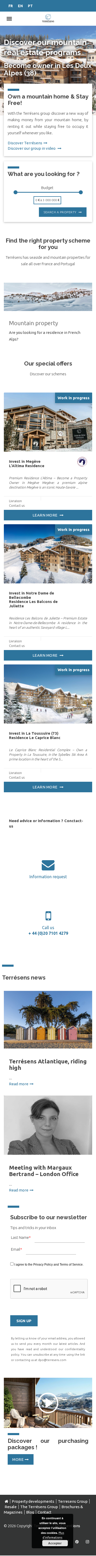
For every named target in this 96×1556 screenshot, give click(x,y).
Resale (11, 1507)
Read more (18, 1084)
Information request (48, 876)
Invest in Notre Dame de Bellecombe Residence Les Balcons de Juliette (33, 599)
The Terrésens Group (39, 1507)
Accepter (55, 1543)
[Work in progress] (48, 422)
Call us (48, 930)
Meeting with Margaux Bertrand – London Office (44, 1170)
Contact (44, 1512)
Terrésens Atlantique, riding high (48, 1064)
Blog (30, 1512)
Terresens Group (73, 1501)
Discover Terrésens (25, 143)
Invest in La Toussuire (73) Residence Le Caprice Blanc (34, 735)
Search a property (60, 212)
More (18, 1459)
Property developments (33, 1501)
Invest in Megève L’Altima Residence (26, 463)
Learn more (46, 515)
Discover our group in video (32, 148)
